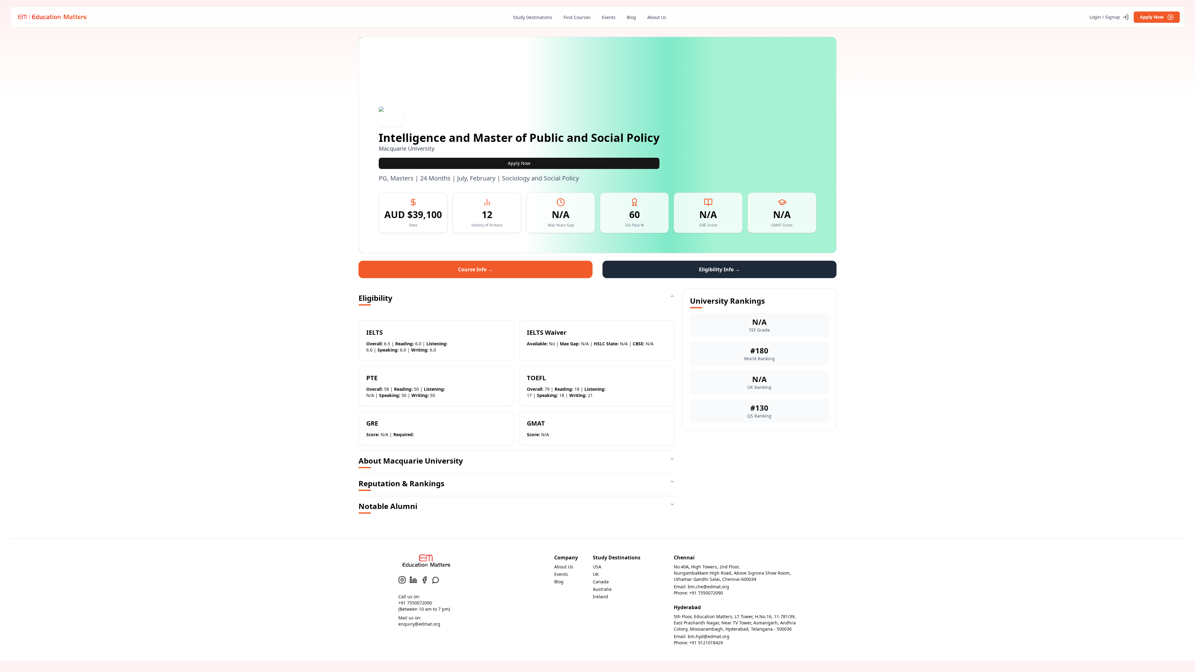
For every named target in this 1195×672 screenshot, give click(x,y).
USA (597, 567)
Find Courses (577, 17)
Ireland (600, 597)
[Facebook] (424, 580)
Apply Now (1152, 17)
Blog (631, 17)
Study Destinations (532, 17)
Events (609, 17)
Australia (602, 589)
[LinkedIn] (413, 580)
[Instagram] (402, 580)
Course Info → (475, 269)
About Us (656, 17)
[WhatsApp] (435, 580)
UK (596, 574)
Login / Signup (1105, 17)
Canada (601, 582)
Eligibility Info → (719, 269)
